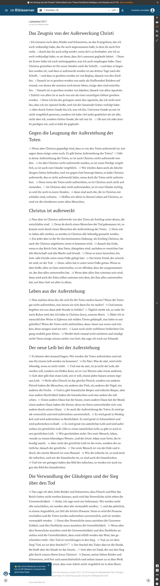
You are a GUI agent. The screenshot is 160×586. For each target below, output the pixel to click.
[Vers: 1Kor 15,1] (157, 22)
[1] (68, 543)
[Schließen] (48, 565)
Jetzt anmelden (126, 2)
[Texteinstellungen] (122, 10)
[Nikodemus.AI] (6, 574)
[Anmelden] (152, 10)
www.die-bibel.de (37, 582)
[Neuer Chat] (157, 36)
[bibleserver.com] (22, 10)
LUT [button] (114, 10)
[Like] (157, 27)
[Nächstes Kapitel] (148, 580)
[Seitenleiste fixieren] (157, 18)
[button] (157, 2)
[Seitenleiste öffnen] (157, 303)
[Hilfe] (157, 584)
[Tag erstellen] (157, 31)
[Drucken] (157, 579)
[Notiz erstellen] (157, 40)
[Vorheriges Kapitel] (6, 580)
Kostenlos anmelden (140, 10)
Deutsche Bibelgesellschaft (39, 24)
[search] (76, 10)
